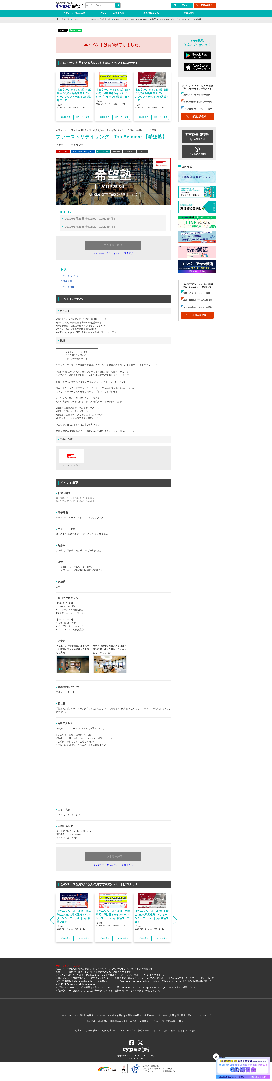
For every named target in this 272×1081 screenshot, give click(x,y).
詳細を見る (65, 117)
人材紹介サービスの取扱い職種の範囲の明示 (162, 1021)
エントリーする (82, 117)
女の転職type (92, 1030)
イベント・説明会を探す (75, 13)
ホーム (63, 1015)
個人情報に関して (185, 1015)
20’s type (163, 1030)
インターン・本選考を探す (113, 13)
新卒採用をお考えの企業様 (123, 1021)
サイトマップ (204, 1015)
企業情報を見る (151, 13)
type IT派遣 (176, 1030)
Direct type (190, 1030)
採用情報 (102, 1021)
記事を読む (189, 13)
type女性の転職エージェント (141, 1030)
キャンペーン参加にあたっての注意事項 (113, 253)
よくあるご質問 (166, 1015)
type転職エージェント (113, 1030)
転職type (79, 1030)
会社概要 (91, 1021)
